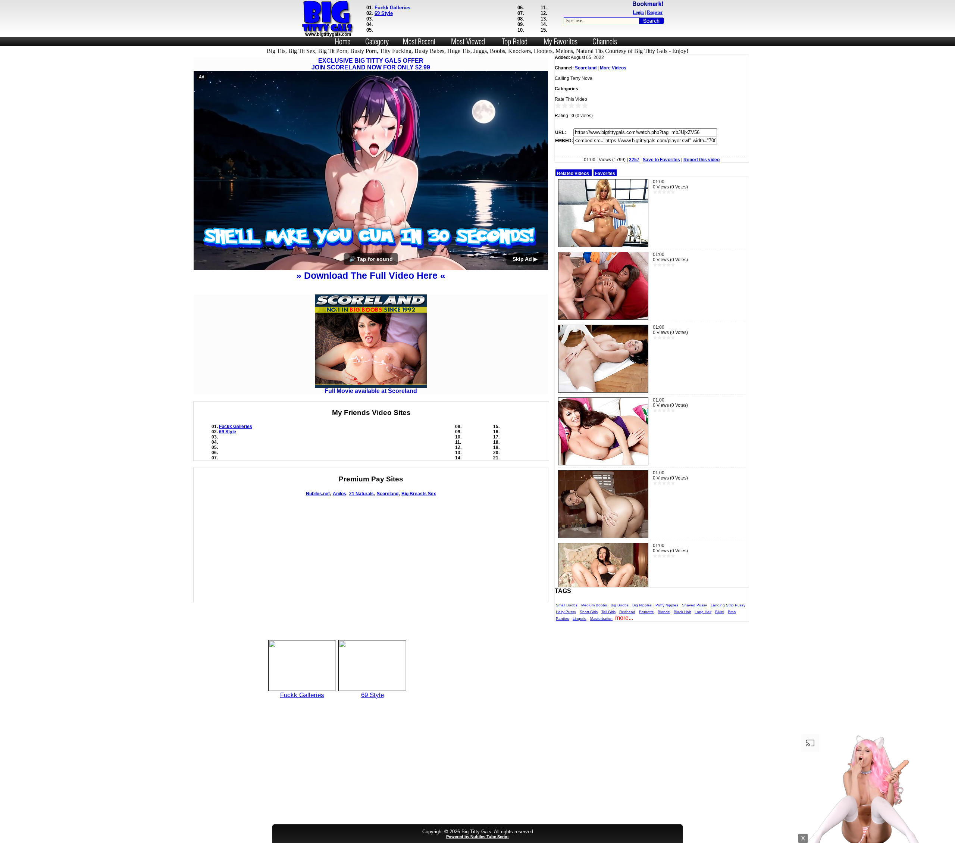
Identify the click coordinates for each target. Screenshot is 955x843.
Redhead (627, 612)
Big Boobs (620, 605)
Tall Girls (608, 612)
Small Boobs (566, 605)
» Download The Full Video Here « (370, 275)
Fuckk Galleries (392, 7)
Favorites (605, 173)
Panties (562, 618)
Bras (732, 612)
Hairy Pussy (566, 612)
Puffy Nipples (666, 605)
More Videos (613, 68)
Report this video (701, 159)
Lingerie (579, 618)
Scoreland (387, 493)
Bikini (719, 612)
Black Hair (682, 612)
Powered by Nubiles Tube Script (477, 836)
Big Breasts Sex (418, 493)
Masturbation (601, 618)
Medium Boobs (594, 605)
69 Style (384, 13)
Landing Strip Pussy (728, 605)
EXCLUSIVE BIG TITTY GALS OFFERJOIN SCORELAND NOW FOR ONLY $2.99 (370, 64)
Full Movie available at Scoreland (371, 391)
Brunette (646, 612)
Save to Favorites (661, 159)
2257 (634, 159)
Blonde (664, 612)
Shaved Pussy (694, 605)
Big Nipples (642, 605)
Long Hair (703, 612)
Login (638, 12)
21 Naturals (361, 493)
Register (655, 12)
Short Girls (589, 612)
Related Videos (573, 173)
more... (624, 618)
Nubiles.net (318, 493)
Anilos (339, 493)
